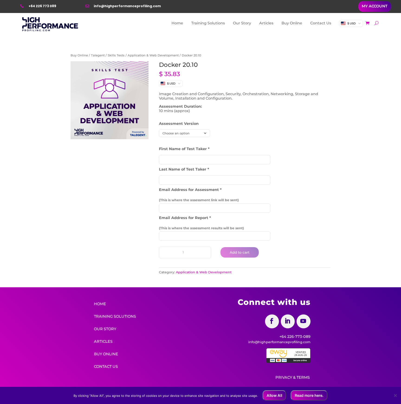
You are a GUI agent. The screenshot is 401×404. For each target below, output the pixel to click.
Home (177, 23)
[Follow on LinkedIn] (288, 321)
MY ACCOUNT (375, 6)
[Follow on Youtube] (303, 321)
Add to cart (239, 252)
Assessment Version (179, 123)
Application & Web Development (153, 55)
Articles (266, 23)
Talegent (98, 55)
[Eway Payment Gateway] (288, 362)
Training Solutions (208, 23)
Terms (303, 377)
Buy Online (291, 23)
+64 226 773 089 (42, 6)
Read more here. (309, 395)
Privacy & (285, 377)
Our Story (242, 23)
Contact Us (320, 23)
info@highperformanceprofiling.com (127, 6)
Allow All (274, 395)
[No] (395, 395)
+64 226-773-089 (294, 336)
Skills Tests (116, 55)
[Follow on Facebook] (272, 321)
